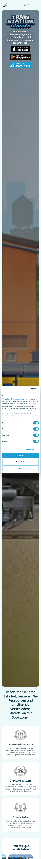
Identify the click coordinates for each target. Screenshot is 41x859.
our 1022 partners (14, 399)
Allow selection (20, 462)
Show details (30, 449)
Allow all (20, 455)
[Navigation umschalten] (35, 5)
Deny (20, 468)
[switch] (36, 429)
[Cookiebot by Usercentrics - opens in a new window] (30, 389)
